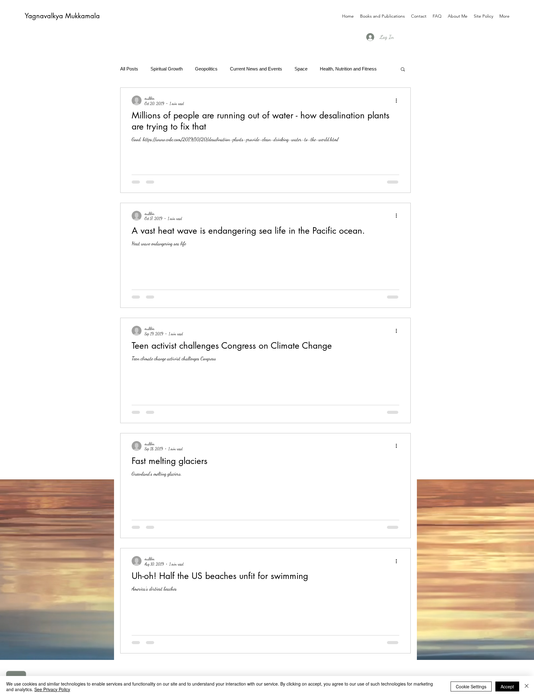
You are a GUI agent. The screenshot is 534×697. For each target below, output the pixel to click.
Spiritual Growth (166, 68)
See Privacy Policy (52, 689)
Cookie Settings (471, 686)
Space (301, 68)
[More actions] (398, 100)
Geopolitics (206, 68)
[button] (403, 69)
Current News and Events (256, 68)
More (325, 68)
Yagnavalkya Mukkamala (62, 15)
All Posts (129, 68)
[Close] (526, 686)
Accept (507, 686)
